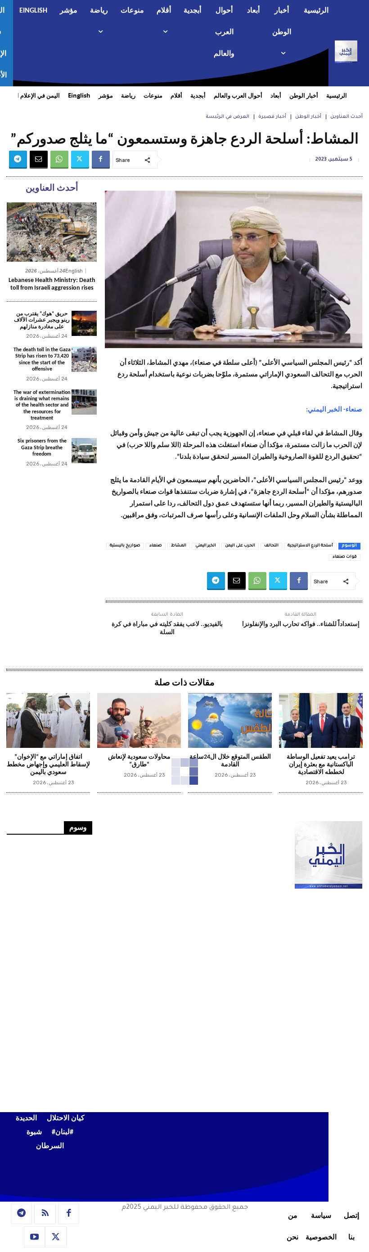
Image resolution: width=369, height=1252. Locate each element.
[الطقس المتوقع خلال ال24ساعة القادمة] (230, 720)
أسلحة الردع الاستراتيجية (310, 546)
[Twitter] (80, 160)
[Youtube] (34, 1237)
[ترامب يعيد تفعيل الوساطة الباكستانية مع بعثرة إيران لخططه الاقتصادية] (321, 720)
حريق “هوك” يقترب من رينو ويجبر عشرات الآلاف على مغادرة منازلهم (42, 320)
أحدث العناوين (346, 117)
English (74, 270)
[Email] (39, 160)
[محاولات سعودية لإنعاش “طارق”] (139, 720)
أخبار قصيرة (272, 117)
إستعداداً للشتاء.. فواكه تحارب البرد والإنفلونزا (301, 624)
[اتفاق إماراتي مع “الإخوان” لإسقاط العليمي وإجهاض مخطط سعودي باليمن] (48, 720)
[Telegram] (18, 160)
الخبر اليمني (205, 546)
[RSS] (45, 1213)
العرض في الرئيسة (227, 117)
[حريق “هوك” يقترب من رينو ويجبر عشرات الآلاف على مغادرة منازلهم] (84, 323)
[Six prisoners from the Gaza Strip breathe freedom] (84, 450)
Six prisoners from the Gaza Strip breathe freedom (42, 447)
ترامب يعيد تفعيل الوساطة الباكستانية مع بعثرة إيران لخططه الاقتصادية (321, 765)
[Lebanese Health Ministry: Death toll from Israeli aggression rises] (52, 232)
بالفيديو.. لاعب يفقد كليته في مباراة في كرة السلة (167, 628)
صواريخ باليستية (125, 546)
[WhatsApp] (59, 160)
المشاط (178, 546)
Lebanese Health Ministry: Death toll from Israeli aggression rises (52, 284)
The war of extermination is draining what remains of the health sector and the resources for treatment (42, 405)
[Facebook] (101, 160)
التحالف (271, 546)
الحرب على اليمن (240, 546)
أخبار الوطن (308, 117)
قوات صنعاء (345, 557)
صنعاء (155, 546)
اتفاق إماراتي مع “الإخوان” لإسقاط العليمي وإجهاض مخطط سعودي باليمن (48, 765)
